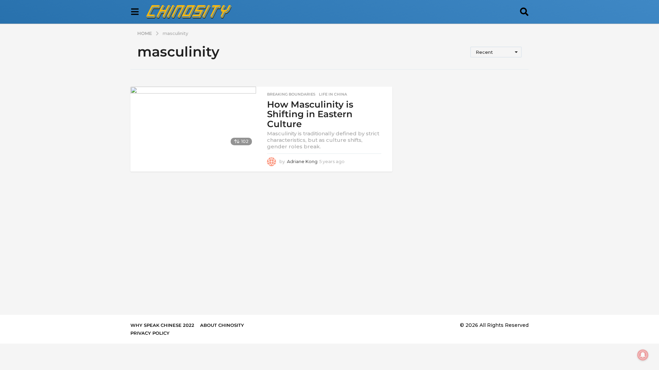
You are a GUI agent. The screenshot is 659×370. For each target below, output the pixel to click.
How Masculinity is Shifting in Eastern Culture (310, 114)
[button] (134, 12)
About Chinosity (222, 325)
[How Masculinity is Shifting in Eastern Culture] (193, 118)
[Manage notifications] (642, 354)
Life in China (333, 94)
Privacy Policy (150, 333)
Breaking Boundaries (291, 94)
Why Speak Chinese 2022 (162, 325)
